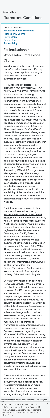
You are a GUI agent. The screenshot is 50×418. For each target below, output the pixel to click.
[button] (48, 404)
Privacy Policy (7, 415)
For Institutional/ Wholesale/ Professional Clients (23, 55)
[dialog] (25, 209)
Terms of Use (10, 37)
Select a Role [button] (9, 12)
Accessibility (10, 43)
